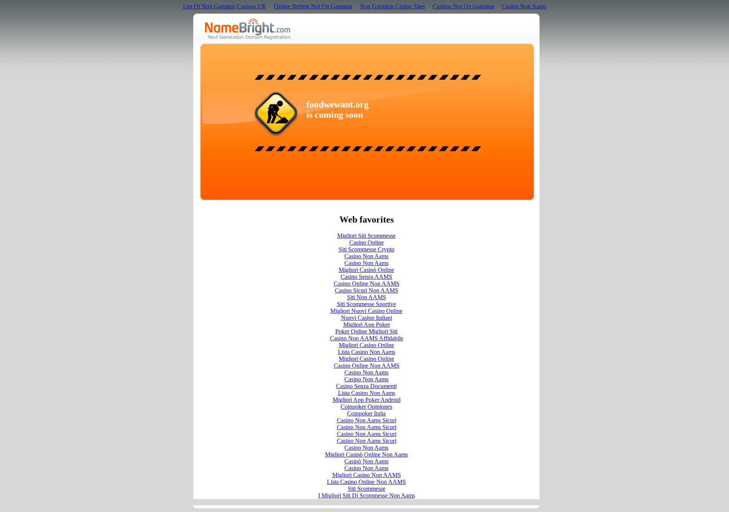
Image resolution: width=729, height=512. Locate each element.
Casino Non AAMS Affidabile (366, 338)
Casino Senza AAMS (366, 276)
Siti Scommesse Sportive (366, 304)
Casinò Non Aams (366, 461)
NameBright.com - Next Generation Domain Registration (247, 29)
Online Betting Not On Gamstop (313, 6)
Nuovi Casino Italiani (366, 317)
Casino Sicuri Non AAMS (366, 290)
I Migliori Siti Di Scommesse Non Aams (366, 495)
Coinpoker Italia (366, 413)
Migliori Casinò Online (366, 270)
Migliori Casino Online (366, 345)
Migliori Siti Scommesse (366, 235)
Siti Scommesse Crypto (366, 249)
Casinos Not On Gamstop (463, 6)
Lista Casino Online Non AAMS (366, 482)
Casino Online (366, 242)
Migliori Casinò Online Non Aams (366, 454)
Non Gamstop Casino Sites (392, 6)
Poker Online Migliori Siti (366, 331)
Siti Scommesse (366, 488)
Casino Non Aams (524, 6)
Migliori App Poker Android (367, 400)
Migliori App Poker (366, 324)
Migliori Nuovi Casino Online (366, 311)
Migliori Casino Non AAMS (366, 475)
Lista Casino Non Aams (366, 352)
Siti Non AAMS (366, 297)
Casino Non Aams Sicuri (366, 420)
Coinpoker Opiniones (366, 406)
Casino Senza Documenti (366, 386)
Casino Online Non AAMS (366, 283)
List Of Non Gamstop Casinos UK (225, 6)
